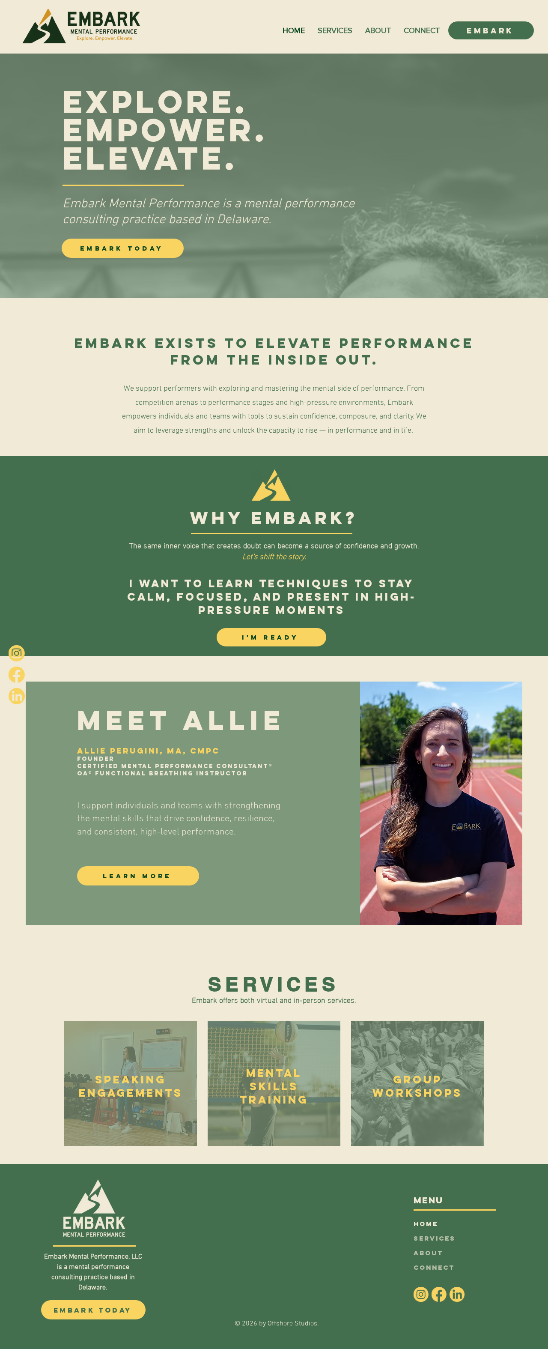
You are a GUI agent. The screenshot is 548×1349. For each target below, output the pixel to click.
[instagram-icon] (17, 653)
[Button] (130, 1083)
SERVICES (435, 1238)
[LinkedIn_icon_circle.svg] (17, 696)
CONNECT (434, 1267)
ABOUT (428, 1253)
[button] (335, 30)
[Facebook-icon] (17, 675)
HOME (426, 1224)
